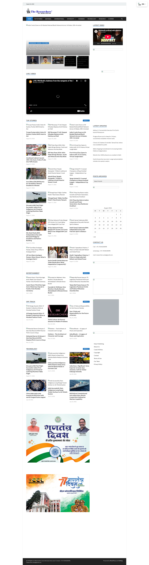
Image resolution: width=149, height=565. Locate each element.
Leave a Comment (54, 51)
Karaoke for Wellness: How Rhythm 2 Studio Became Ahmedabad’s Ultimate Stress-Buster (58, 290)
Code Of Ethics (98, 349)
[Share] (147, 38)
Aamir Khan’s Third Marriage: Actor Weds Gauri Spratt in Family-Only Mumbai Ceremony (36, 288)
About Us (97, 347)
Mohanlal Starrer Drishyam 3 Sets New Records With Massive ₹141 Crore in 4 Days (36, 338)
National (48, 19)
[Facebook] (147, 17)
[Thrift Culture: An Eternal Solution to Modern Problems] (58, 311)
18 (99, 225)
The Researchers (44, 51)
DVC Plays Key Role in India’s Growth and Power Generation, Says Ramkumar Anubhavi (79, 203)
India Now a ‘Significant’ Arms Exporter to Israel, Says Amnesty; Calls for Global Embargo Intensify (79, 368)
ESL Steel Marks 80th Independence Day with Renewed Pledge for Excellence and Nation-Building (34, 236)
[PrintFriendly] (147, 14)
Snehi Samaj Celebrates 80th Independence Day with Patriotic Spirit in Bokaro (79, 229)
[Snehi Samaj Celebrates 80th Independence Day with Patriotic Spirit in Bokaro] (80, 222)
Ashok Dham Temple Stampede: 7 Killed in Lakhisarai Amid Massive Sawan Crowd (56, 179)
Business (81, 19)
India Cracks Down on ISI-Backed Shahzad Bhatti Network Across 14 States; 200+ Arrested (78, 135)
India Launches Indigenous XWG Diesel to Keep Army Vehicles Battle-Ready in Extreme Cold (56, 365)
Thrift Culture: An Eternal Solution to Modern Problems (58, 320)
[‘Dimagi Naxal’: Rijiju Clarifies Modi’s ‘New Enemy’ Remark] (58, 193)
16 (120, 221)
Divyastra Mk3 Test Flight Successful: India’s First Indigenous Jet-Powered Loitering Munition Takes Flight (34, 209)
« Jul (94, 237)
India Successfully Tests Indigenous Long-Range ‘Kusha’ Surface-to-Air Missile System (57, 391)
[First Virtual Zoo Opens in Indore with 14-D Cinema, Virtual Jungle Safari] (80, 147)
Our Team (97, 361)
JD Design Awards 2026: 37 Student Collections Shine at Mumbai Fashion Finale (35, 315)
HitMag (120, 560)
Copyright (97, 352)
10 (95, 221)
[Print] (147, 10)
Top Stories (38, 19)
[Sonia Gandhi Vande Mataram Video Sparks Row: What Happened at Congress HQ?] (58, 252)
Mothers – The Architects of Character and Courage (57, 335)
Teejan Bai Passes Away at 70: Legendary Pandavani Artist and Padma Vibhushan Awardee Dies (79, 288)
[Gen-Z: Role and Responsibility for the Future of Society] (80, 307)
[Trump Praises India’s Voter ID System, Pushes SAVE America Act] (36, 126)
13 (108, 221)
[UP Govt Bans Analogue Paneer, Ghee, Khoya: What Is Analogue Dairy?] (36, 249)
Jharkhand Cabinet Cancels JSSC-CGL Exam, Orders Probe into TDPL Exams (36, 160)
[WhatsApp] (147, 31)
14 (112, 221)
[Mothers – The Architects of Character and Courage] (58, 329)
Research (102, 19)
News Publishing (99, 344)
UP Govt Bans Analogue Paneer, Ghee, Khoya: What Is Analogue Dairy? (36, 257)
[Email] (147, 28)
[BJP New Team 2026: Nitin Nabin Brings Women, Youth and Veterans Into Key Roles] (58, 147)
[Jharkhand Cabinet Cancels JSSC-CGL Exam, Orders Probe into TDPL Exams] (36, 149)
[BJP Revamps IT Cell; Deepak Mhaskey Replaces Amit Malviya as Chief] (58, 126)
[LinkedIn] (147, 24)
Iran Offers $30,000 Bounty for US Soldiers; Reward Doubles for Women (35, 183)
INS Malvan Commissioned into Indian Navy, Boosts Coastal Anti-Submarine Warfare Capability (78, 396)
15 (116, 221)
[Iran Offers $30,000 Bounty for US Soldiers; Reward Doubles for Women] (36, 173)
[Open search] (122, 19)
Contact (96, 355)
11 (99, 221)
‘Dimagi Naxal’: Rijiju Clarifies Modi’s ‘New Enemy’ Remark (57, 199)
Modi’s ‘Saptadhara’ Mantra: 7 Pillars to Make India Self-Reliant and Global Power (79, 257)
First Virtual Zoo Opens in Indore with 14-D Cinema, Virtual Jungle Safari (78, 154)
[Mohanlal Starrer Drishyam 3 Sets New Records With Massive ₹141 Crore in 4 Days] (36, 330)
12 (103, 221)
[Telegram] (147, 34)
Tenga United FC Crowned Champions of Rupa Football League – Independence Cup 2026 (79, 181)
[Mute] (118, 43)
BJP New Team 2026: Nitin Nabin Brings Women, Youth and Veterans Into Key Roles (57, 154)
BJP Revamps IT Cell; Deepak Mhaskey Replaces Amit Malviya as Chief (57, 134)
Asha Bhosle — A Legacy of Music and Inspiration (78, 335)
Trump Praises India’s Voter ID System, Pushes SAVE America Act (36, 134)
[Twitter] (147, 21)
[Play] (95, 43)
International (59, 19)
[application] (108, 37)
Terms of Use (97, 358)
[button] (87, 40)
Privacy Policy (98, 364)
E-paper (111, 19)
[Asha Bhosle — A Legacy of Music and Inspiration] (80, 329)
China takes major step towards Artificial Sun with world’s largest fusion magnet (36, 395)
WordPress (113, 560)
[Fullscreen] (120, 43)
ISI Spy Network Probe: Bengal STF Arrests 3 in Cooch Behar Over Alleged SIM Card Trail (58, 230)
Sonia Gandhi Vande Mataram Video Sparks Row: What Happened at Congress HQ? (58, 262)
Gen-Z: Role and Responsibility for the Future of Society (79, 313)
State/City (70, 19)
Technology (91, 19)
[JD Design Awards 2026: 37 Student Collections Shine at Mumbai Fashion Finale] (36, 308)
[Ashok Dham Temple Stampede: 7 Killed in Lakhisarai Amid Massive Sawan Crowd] (58, 171)
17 (95, 225)
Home (29, 19)
